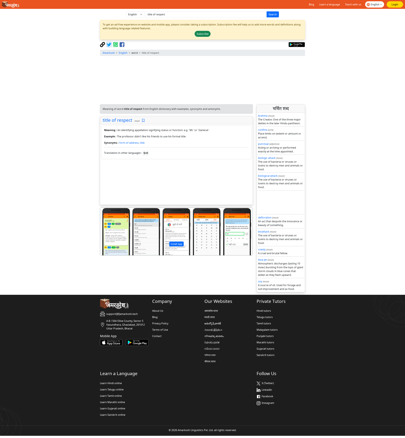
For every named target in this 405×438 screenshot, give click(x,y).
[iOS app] (111, 342)
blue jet (262, 259)
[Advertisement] (202, 80)
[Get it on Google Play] (296, 44)
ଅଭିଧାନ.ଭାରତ (212, 348)
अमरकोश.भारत (211, 310)
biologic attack (267, 158)
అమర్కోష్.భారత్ (212, 323)
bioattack (263, 231)
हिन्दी (145, 153)
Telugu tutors (265, 317)
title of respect (117, 120)
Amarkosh (109, 53)
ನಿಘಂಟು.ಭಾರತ (211, 342)
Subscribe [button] (203, 34)
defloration (264, 217)
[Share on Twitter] (109, 44)
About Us (157, 310)
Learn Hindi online (111, 383)
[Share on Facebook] (122, 44)
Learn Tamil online (111, 396)
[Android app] (137, 342)
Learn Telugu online (112, 389)
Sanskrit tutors (265, 355)
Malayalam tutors (267, 329)
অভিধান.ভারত (210, 355)
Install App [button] (176, 243)
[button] (111, 231)
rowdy (262, 249)
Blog (311, 4)
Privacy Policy (160, 323)
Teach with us (353, 4)
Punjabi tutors (265, 336)
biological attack (268, 176)
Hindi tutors (264, 310)
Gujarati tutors (265, 348)
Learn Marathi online (112, 402)
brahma (263, 115)
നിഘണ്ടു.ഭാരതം (214, 336)
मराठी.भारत (209, 317)
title (142, 142)
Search (273, 14)
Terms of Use (160, 329)
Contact (157, 336)
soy (260, 281)
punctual (263, 144)
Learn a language (329, 4)
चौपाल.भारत (209, 361)
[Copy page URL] (103, 44)
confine (262, 130)
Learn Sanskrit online (112, 415)
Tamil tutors (264, 323)
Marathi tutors (265, 342)
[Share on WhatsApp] (116, 44)
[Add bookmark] (143, 120)
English (123, 53)
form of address (129, 142)
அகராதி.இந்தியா (213, 329)
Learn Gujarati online (112, 408)
